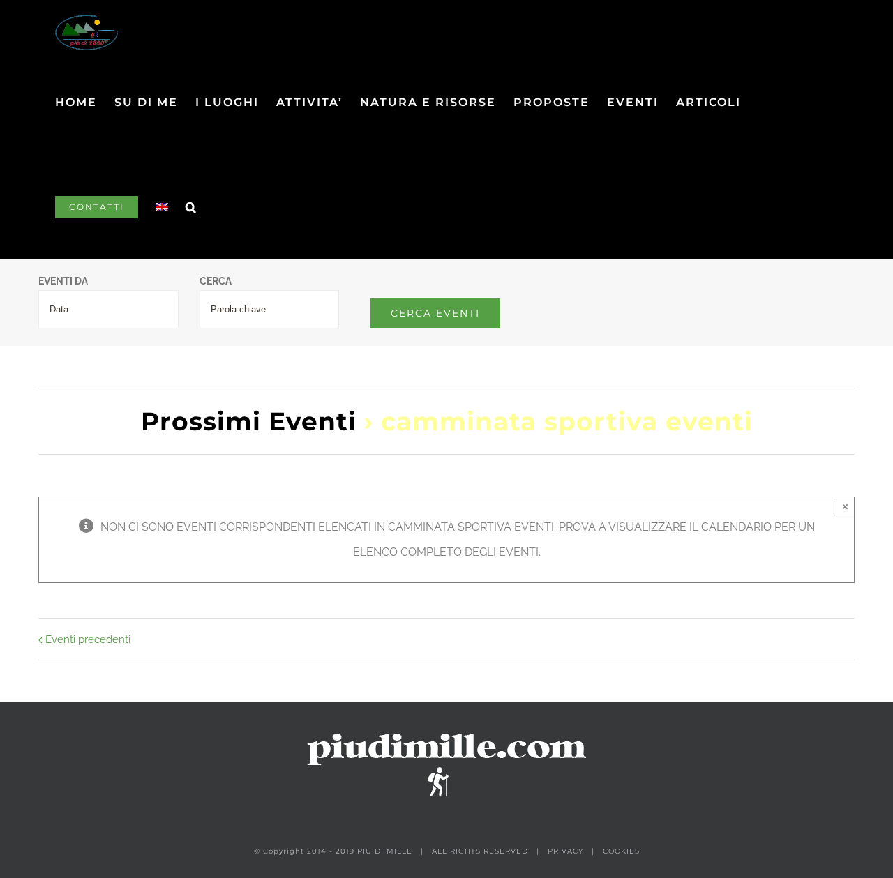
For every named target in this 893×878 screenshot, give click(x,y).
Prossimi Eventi (249, 421)
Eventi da (63, 282)
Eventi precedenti (87, 639)
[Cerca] (191, 207)
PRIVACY (565, 851)
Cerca (216, 282)
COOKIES (621, 851)
